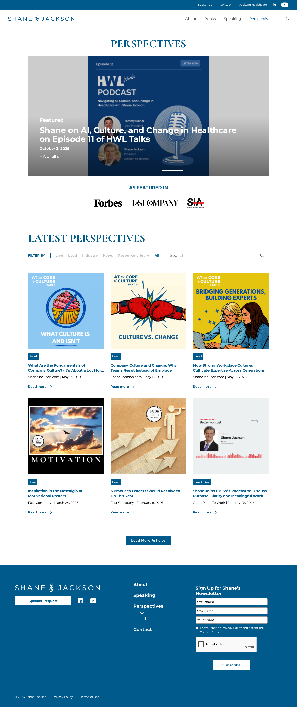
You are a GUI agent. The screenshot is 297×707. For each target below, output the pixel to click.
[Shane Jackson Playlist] (285, 5)
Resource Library (134, 255)
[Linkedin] (274, 5)
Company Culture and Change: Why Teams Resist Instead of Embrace (144, 368)
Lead (72, 255)
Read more (37, 387)
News (108, 255)
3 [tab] (172, 170)
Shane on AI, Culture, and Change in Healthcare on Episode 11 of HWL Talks (138, 134)
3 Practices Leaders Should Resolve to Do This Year (145, 493)
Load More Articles (148, 540)
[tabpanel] (148, 116)
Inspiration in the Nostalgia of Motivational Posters (55, 493)
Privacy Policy (63, 697)
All (157, 255)
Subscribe (231, 665)
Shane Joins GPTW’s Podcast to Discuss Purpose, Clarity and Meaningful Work (230, 493)
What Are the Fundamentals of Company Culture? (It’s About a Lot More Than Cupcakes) (65, 368)
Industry (90, 255)
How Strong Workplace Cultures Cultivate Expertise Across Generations (229, 368)
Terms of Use (90, 697)
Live (59, 255)
